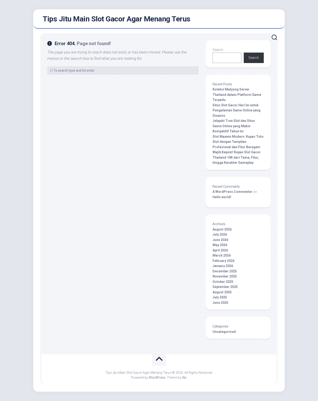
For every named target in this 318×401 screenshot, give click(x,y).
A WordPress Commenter (232, 192)
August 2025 (222, 292)
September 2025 (225, 287)
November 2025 (225, 276)
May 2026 (220, 245)
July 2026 (220, 234)
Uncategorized (224, 332)
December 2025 (225, 271)
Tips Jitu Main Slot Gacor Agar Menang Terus (116, 18)
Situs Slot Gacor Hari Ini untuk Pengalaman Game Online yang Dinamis (236, 110)
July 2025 (220, 297)
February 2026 (223, 261)
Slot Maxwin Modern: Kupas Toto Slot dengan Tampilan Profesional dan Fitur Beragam (238, 142)
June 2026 (220, 240)
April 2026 (220, 250)
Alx (184, 377)
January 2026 (223, 266)
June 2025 (220, 302)
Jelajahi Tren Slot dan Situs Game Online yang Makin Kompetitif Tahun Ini (234, 126)
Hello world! (222, 197)
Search (218, 50)
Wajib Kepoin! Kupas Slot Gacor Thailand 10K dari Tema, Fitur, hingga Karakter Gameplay (237, 157)
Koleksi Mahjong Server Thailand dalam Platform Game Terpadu (237, 94)
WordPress (157, 377)
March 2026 (222, 255)
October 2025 (223, 282)
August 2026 (222, 229)
